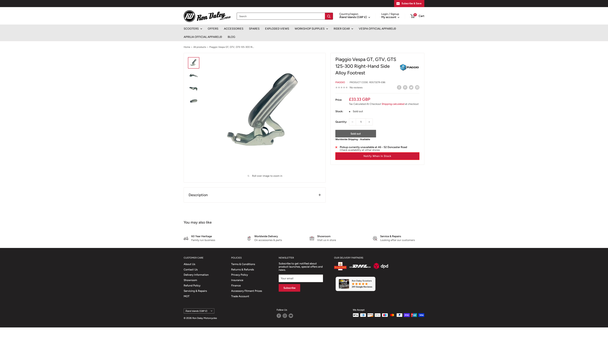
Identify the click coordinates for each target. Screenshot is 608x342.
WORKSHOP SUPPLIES (310, 28)
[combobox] (281, 16)
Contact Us (191, 269)
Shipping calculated (393, 103)
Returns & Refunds (242, 269)
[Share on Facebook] (399, 87)
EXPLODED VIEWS (277, 28)
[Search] (329, 16)
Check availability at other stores (360, 150)
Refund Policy (192, 285)
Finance (236, 285)
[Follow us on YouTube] (291, 315)
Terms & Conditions (243, 264)
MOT (187, 296)
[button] (377, 156)
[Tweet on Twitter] (411, 87)
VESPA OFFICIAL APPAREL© (377, 28)
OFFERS (213, 28)
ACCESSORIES (233, 28)
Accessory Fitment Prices (246, 290)
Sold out (356, 133)
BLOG (231, 37)
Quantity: (341, 121)
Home (187, 47)
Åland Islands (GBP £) (196, 311)
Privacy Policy (239, 274)
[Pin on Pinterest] (405, 87)
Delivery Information (196, 274)
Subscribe (289, 287)
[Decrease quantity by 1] (352, 122)
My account (389, 17)
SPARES (254, 28)
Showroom (190, 280)
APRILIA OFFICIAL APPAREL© (203, 37)
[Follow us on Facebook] (279, 315)
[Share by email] (417, 87)
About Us (189, 264)
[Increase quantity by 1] (369, 122)
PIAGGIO (340, 82)
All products (199, 47)
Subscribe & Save (411, 3)
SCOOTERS (191, 28)
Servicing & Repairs (195, 290)
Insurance (237, 280)
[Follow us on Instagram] (285, 315)
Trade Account (240, 296)
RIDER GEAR (342, 28)
